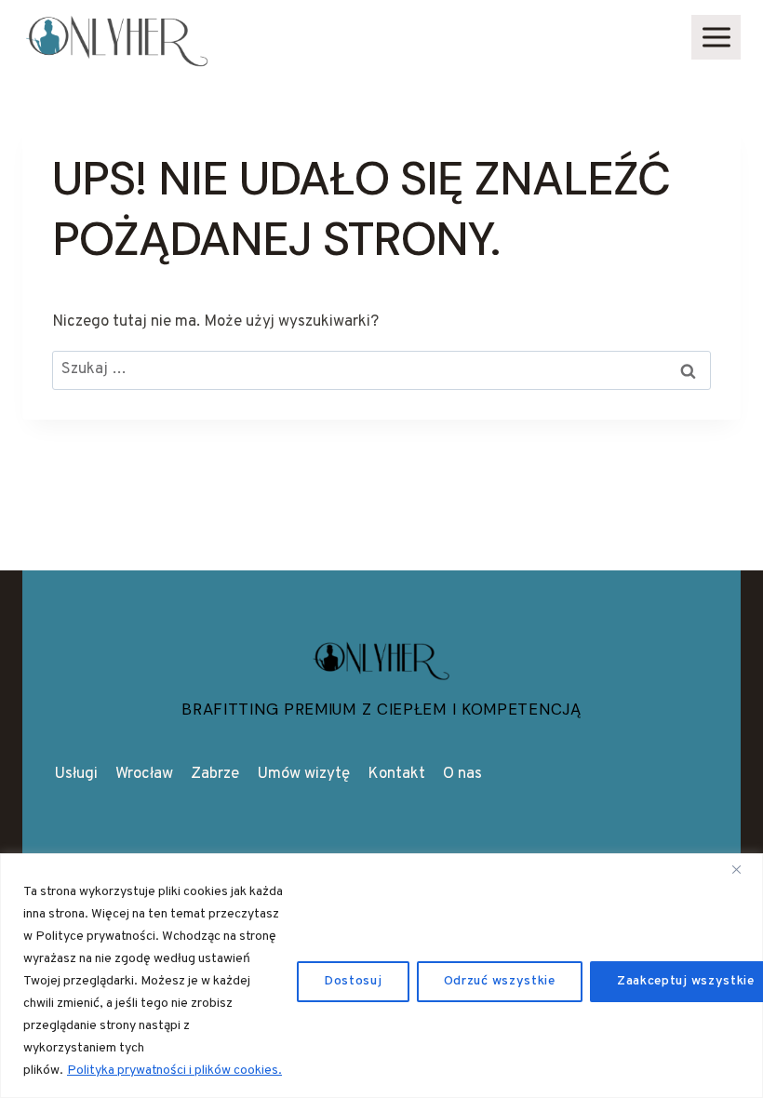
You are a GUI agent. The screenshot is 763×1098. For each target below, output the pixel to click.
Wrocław (144, 774)
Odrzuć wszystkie (500, 981)
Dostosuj (353, 981)
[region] (381, 975)
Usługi (76, 774)
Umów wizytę (303, 774)
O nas (462, 774)
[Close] (743, 869)
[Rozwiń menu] (716, 37)
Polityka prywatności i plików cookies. (174, 1070)
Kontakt (396, 774)
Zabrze (215, 774)
